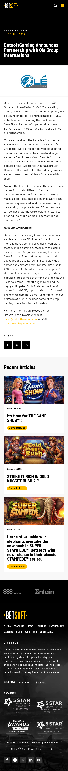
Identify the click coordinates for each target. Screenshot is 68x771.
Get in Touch (23, 632)
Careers (8, 632)
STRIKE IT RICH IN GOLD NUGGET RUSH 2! (28, 478)
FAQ (35, 632)
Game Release (17, 427)
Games (7, 626)
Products (19, 626)
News (30, 626)
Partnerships (56, 626)
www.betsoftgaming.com (20, 323)
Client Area (46, 632)
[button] (62, 5)
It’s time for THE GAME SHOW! (26, 418)
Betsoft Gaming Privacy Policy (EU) (28, 749)
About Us (41, 626)
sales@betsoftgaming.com (21, 319)
